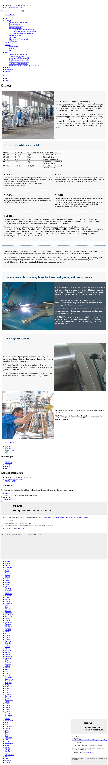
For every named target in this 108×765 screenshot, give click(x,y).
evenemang (9, 69)
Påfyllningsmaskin (15, 28)
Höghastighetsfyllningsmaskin (24, 33)
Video (7, 52)
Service (7, 67)
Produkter (8, 20)
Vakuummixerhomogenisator (18, 22)
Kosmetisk (12, 48)
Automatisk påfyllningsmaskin (24, 30)
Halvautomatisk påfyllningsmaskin (25, 31)
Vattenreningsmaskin (16, 26)
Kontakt (7, 71)
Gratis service (5, 493)
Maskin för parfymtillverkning (19, 39)
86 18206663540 (10, 481)
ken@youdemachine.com (13, 7)
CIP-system (13, 41)
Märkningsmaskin (15, 35)
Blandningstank (14, 24)
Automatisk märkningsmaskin (19, 62)
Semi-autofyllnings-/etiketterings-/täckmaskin (24, 66)
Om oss (7, 80)
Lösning (8, 45)
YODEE (8, 43)
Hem (6, 18)
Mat (10, 50)
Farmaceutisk (13, 47)
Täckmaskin (13, 37)
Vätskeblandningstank (16, 56)
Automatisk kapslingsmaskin (18, 64)
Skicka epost (7, 499)
